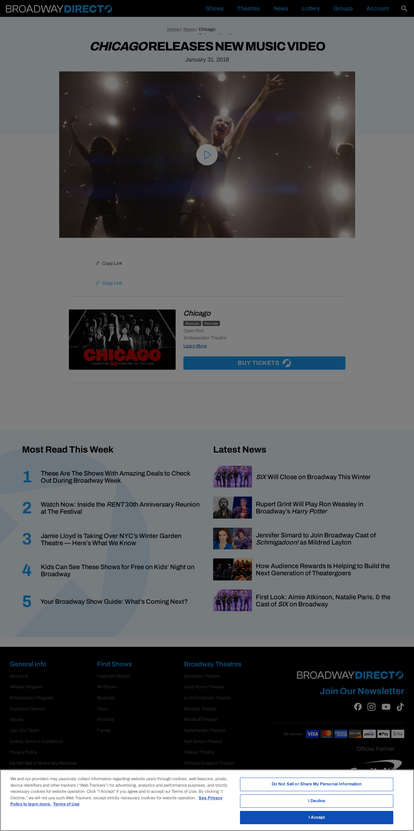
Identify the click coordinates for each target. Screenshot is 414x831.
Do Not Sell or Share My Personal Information (317, 784)
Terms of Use (66, 804)
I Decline (316, 801)
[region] (207, 800)
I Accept (317, 817)
